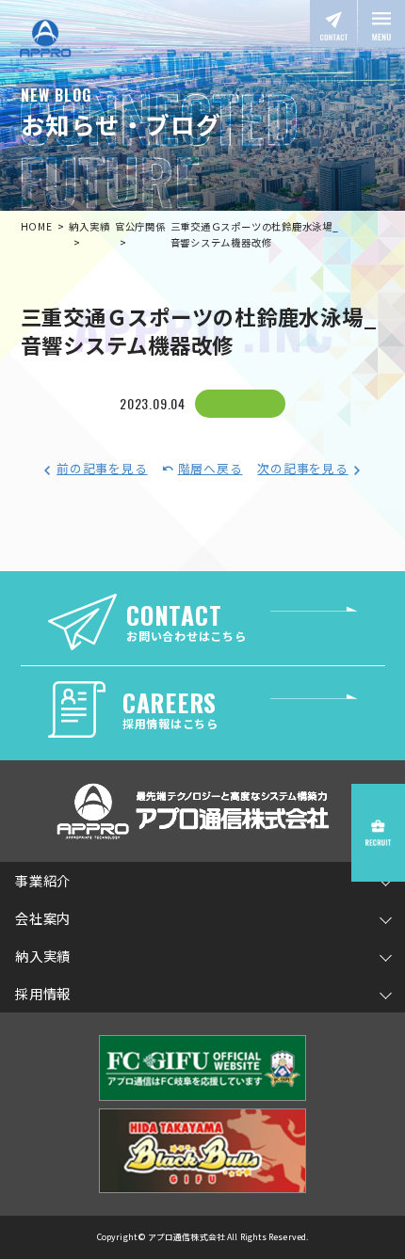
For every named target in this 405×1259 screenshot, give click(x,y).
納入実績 (43, 955)
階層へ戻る (210, 468)
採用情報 (43, 993)
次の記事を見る (302, 468)
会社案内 (43, 918)
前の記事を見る (102, 468)
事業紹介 (43, 880)
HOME (37, 226)
